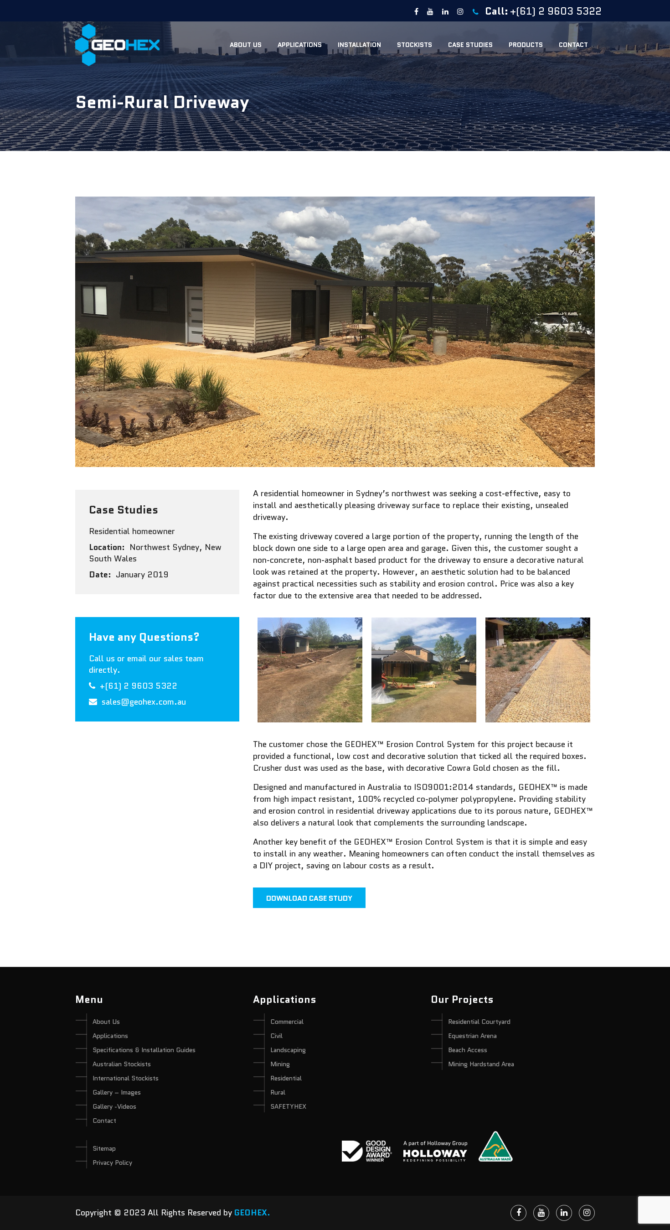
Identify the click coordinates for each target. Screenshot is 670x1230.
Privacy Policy (112, 1162)
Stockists (414, 44)
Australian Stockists (122, 1064)
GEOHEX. (252, 1213)
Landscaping (288, 1049)
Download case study (309, 898)
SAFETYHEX (288, 1106)
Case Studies (470, 44)
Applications (300, 44)
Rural (277, 1092)
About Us (246, 44)
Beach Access (467, 1049)
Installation (359, 44)
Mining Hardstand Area (481, 1064)
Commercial (287, 1021)
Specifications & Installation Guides (144, 1049)
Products (526, 44)
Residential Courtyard (479, 1021)
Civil (276, 1035)
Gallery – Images (117, 1092)
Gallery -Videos (114, 1106)
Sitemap (104, 1148)
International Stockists (126, 1078)
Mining (280, 1064)
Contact (573, 44)
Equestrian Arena (472, 1035)
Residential (286, 1078)
